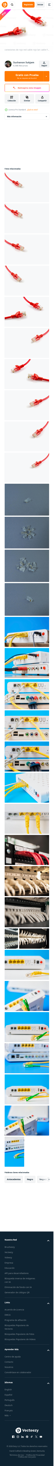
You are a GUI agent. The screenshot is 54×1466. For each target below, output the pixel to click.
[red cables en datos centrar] (26, 880)
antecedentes (14, 1199)
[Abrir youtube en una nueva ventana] (40, 1460)
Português (10, 1423)
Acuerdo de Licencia (14, 1329)
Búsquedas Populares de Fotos (19, 1354)
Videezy (8, 1277)
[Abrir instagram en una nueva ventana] (17, 1460)
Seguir (44, 65)
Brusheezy (10, 1267)
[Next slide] (42, 1199)
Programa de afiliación (15, 1340)
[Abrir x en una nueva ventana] (35, 1460)
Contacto (9, 1385)
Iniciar (40, 4)
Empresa (9, 1282)
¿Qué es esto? (32, 109)
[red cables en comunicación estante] (26, 911)
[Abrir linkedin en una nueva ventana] (21, 1460)
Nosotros (9, 1390)
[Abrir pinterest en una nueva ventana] (26, 1460)
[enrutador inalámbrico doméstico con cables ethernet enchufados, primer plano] (26, 630)
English (8, 1413)
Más (7, 1438)
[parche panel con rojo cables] (26, 849)
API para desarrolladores (17, 1293)
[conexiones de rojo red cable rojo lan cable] (26, 186)
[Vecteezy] (4, 5)
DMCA (8, 1334)
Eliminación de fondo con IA (18, 1307)
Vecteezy (9, 1272)
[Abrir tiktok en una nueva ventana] (30, 1460)
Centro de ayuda (13, 1380)
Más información (14, 115)
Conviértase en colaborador (18, 1395)
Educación (10, 1288)
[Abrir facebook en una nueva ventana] (12, 1460)
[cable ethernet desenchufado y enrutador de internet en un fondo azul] (26, 985)
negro (30, 1199)
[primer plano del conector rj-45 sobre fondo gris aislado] (26, 498)
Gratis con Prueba (27, 76)
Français (9, 1434)
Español (8, 1418)
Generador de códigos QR (17, 1312)
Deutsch (9, 1428)
